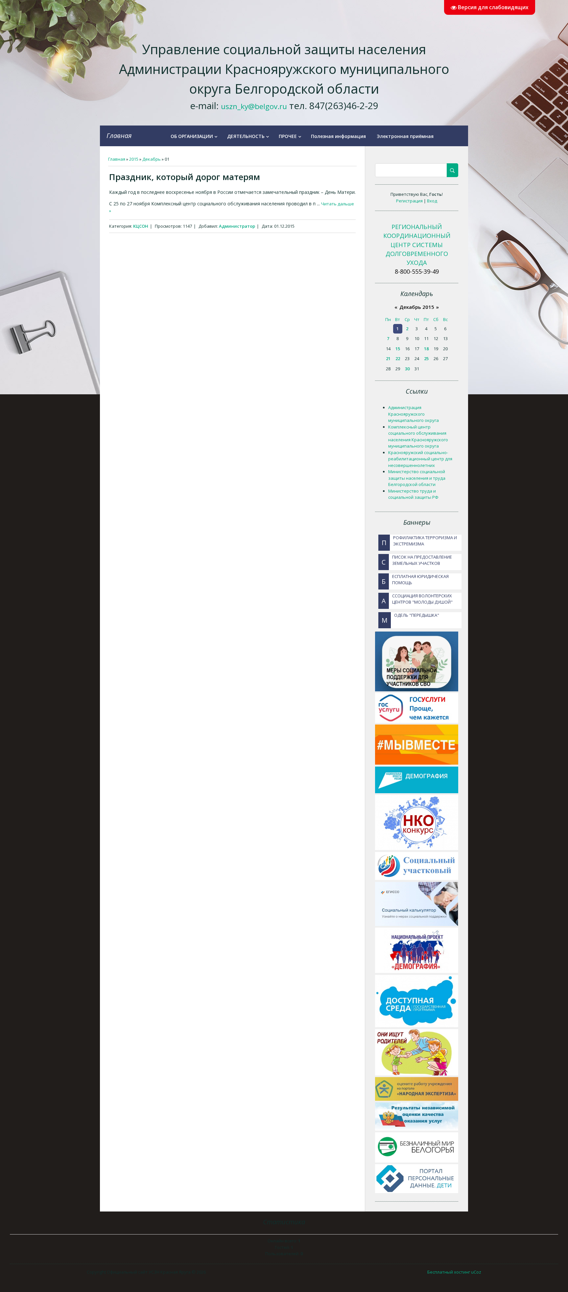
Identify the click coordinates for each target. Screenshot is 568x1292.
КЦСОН (140, 226)
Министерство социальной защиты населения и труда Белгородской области (416, 478)
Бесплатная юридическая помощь (415, 579)
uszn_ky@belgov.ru (254, 106)
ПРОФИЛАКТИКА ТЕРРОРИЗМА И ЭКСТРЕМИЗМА (419, 541)
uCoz (476, 1272)
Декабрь (151, 159)
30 (407, 369)
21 (388, 358)
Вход (432, 201)
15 (397, 349)
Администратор (237, 226)
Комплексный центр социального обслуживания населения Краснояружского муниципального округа (418, 436)
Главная (119, 135)
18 (426, 349)
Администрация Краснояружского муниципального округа (413, 413)
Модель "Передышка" (410, 618)
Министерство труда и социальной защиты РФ (413, 494)
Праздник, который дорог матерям (184, 177)
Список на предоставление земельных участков (417, 560)
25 (426, 358)
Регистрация (409, 201)
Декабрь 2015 (416, 307)
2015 (133, 159)
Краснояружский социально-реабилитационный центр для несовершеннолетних (420, 459)
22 (397, 358)
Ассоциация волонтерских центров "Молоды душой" (417, 599)
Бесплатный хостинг (448, 1272)
